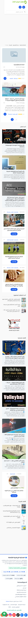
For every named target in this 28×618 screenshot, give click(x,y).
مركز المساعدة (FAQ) (21, 590)
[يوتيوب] (14, 615)
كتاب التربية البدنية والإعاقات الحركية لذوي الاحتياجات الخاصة (15, 172)
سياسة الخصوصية (21, 604)
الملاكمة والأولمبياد (19, 65)
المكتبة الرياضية (23, 45)
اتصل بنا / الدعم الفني (21, 585)
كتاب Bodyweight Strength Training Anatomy (15, 146)
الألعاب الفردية (15, 114)
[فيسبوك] (25, 615)
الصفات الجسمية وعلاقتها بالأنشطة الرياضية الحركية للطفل (14, 257)
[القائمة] (20, 7)
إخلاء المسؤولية (6, 604)
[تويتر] (18, 615)
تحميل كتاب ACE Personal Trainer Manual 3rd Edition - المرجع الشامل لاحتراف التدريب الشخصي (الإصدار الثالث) (14, 199)
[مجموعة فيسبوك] (22, 615)
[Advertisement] (14, 29)
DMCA (9, 607)
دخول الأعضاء (23, 7)
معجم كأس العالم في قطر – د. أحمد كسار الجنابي (14, 461)
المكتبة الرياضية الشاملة (16, 558)
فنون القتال (16, 78)
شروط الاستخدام (13, 604)
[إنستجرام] (10, 615)
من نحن (24, 588)
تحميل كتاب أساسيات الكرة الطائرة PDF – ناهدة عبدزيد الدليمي (14, 435)
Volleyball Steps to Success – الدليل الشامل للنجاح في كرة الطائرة (15, 409)
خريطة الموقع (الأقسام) (21, 594)
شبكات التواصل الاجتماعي (20, 596)
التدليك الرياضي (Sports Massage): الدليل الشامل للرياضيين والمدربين (14, 229)
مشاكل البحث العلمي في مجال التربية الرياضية (14, 491)
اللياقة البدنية (9, 106)
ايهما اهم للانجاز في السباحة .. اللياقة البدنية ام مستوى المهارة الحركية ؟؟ (14, 99)
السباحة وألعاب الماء (8, 114)
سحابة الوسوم (16, 45)
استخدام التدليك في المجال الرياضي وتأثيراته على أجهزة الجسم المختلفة (14, 285)
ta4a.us (7, 601)
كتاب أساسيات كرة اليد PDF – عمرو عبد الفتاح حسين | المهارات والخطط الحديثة (14, 357)
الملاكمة (11, 78)
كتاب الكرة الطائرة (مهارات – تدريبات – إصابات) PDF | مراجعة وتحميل (15, 383)
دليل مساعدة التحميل (21, 592)
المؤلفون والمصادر (15, 607)
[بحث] (25, 11)
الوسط (10, 45)
